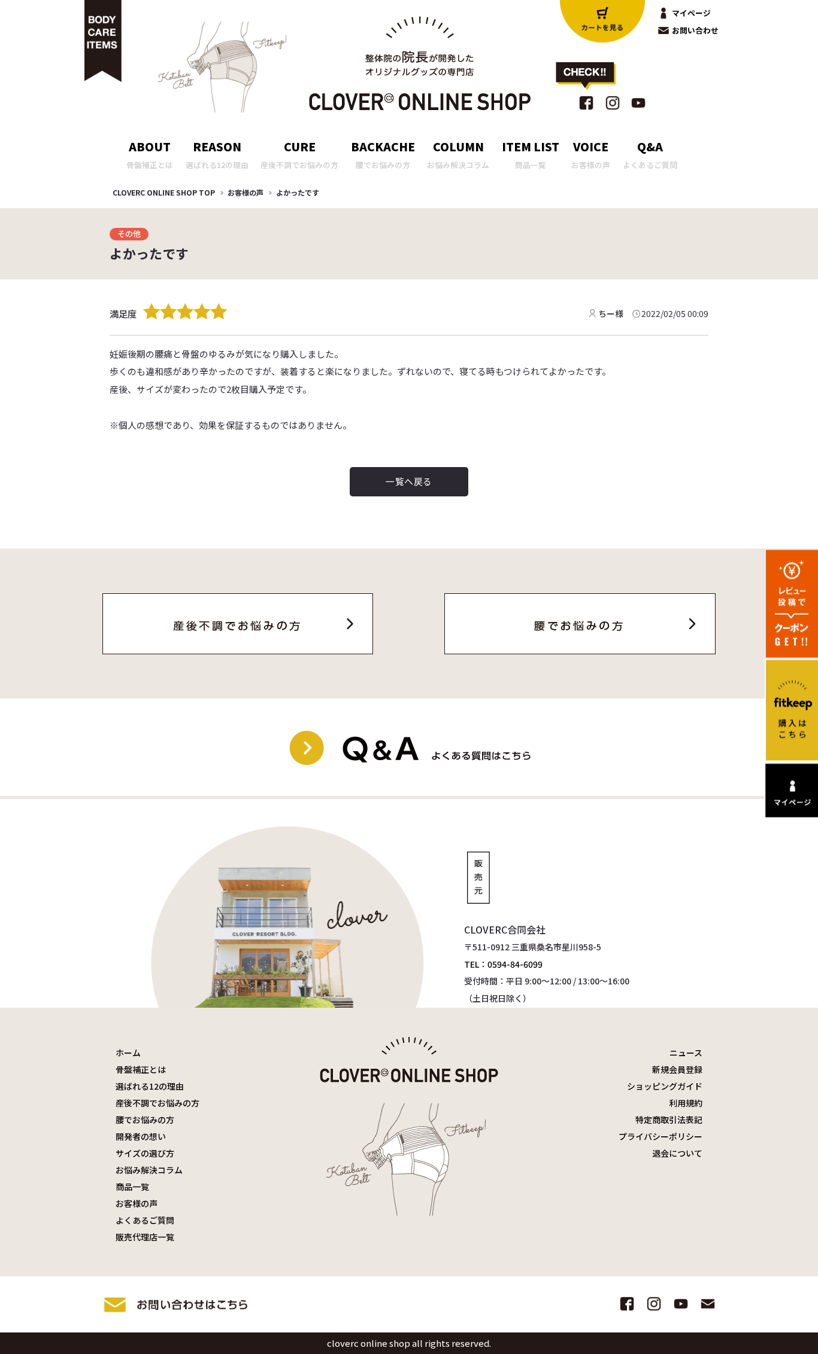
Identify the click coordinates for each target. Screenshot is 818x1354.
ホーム (128, 1053)
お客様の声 (245, 192)
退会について (677, 1153)
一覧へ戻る (409, 481)
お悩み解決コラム (149, 1170)
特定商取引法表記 (668, 1120)
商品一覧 (132, 1187)
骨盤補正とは (141, 1069)
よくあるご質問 (145, 1220)
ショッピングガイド (664, 1086)
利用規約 (685, 1103)
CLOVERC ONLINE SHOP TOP (164, 192)
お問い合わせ (695, 30)
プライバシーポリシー (660, 1136)
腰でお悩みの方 (145, 1120)
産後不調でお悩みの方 (157, 1103)
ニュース (685, 1053)
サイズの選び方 (145, 1153)
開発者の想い (141, 1136)
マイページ (691, 13)
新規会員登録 (677, 1069)
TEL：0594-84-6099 (503, 964)
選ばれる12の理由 (150, 1086)
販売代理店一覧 (145, 1237)
